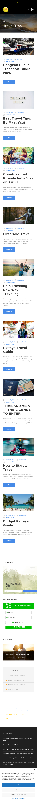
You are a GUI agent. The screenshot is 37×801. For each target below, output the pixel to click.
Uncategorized (9, 230)
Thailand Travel (10, 61)
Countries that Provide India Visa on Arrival (18, 178)
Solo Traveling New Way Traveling (15, 290)
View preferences (18, 794)
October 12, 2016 (10, 342)
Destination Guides (11, 114)
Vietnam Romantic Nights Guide (17, 654)
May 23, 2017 (9, 228)
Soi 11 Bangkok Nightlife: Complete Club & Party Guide (18, 749)
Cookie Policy (14, 798)
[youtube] (17, 2)
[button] (34, 770)
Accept (18, 785)
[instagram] (19, 2)
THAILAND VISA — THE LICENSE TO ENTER (17, 410)
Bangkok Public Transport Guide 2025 (16, 69)
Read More (9, 82)
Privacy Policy (21, 798)
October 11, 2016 (10, 400)
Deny (18, 789)
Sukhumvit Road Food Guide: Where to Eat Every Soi (18, 753)
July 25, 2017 (9, 168)
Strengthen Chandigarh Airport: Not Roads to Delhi (17, 758)
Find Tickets (19, 627)
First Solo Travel (17, 234)
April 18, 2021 (9, 112)
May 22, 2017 (9, 280)
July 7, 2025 (9, 59)
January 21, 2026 (12, 657)
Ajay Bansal (20, 59)
